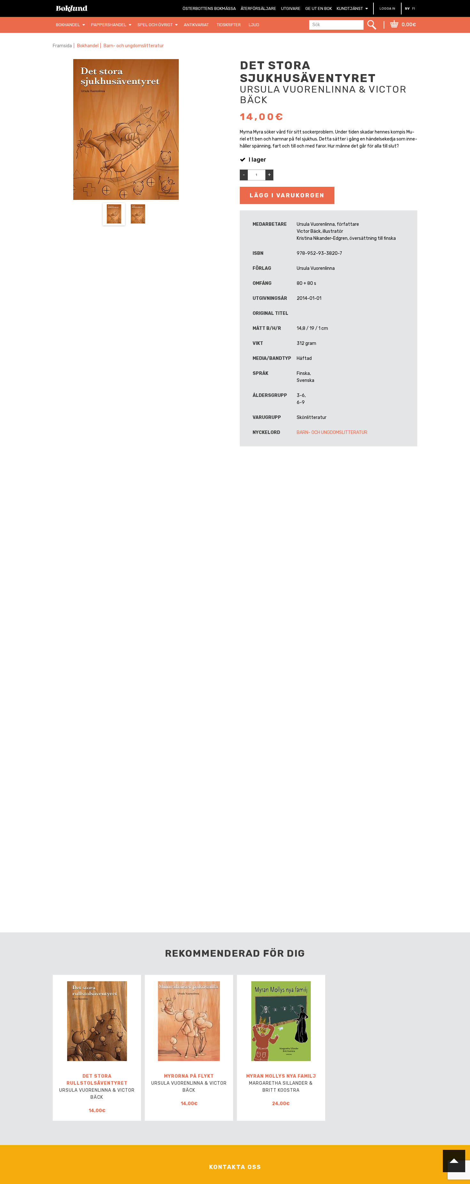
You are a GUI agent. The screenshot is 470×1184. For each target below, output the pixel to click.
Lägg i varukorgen (287, 195)
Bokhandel (87, 46)
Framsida (62, 46)
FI (413, 9)
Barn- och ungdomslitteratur (134, 46)
